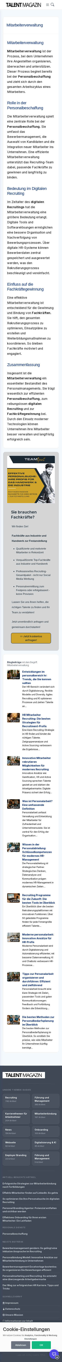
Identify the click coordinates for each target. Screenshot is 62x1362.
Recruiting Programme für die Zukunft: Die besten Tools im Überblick (38, 899)
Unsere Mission (14, 1315)
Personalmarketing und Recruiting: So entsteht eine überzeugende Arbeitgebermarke (29, 1278)
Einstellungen (30, 1339)
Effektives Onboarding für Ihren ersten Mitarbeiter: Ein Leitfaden (24, 1219)
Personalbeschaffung (15, 1233)
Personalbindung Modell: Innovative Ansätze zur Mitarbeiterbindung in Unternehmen (30, 1259)
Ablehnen (20, 1345)
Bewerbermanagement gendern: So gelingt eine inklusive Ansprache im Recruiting (30, 1250)
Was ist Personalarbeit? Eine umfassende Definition (37, 805)
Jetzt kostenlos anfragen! (32, 638)
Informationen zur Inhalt (19, 1320)
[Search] (52, 5)
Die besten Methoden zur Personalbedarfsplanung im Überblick (38, 1020)
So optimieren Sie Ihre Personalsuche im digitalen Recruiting (31, 1200)
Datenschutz (12, 1309)
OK (41, 1345)
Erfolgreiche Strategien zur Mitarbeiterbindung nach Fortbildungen (29, 1185)
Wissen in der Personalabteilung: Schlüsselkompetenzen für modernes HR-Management (37, 852)
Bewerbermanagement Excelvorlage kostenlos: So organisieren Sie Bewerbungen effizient (30, 1268)
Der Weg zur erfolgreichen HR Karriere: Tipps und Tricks (31, 1287)
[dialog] (31, 1337)
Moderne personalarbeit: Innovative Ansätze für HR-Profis (38, 938)
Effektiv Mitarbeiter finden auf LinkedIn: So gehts (30, 1192)
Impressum (11, 1303)
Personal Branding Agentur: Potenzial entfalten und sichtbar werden (30, 1210)
